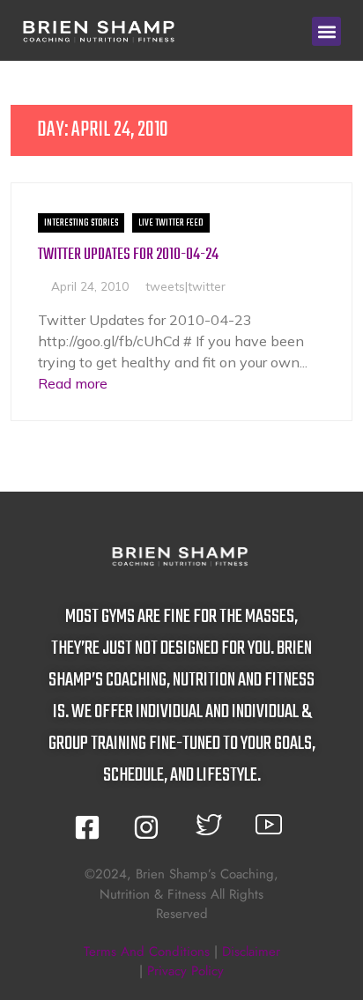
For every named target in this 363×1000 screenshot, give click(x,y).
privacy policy (185, 971)
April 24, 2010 (90, 285)
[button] (326, 31)
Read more (72, 383)
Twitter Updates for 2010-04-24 (128, 255)
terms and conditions (147, 951)
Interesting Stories (81, 223)
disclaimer (251, 951)
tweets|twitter (185, 285)
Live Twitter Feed (171, 223)
